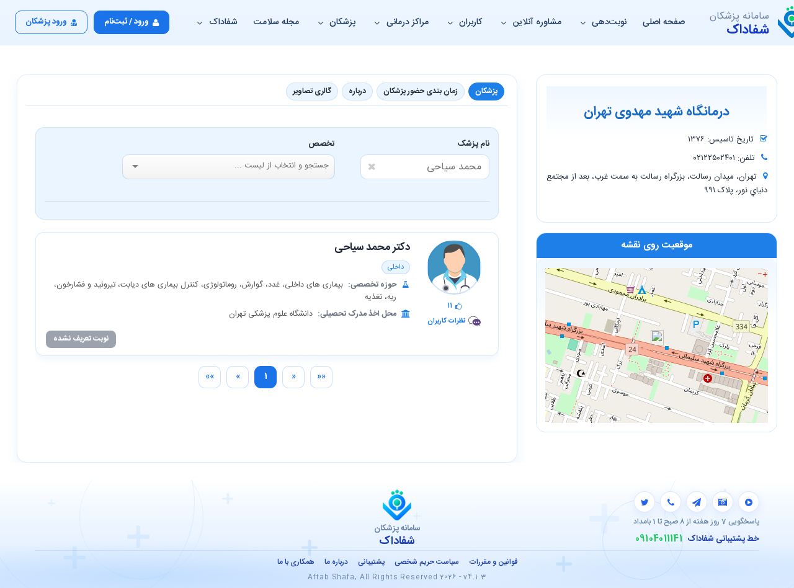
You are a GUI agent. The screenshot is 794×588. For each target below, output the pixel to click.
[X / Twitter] (644, 501)
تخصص (321, 144)
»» (209, 376)
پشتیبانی (371, 562)
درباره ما (336, 562)
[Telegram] (696, 501)
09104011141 (658, 539)
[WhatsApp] (670, 501)
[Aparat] (748, 501)
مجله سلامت (276, 22)
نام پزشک (473, 144)
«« (321, 376)
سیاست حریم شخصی (427, 562)
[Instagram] (722, 501)
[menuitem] (321, 377)
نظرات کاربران (446, 321)
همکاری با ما (295, 562)
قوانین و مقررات (493, 562)
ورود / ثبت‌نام (126, 22)
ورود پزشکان (46, 22)
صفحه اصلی (664, 22)
